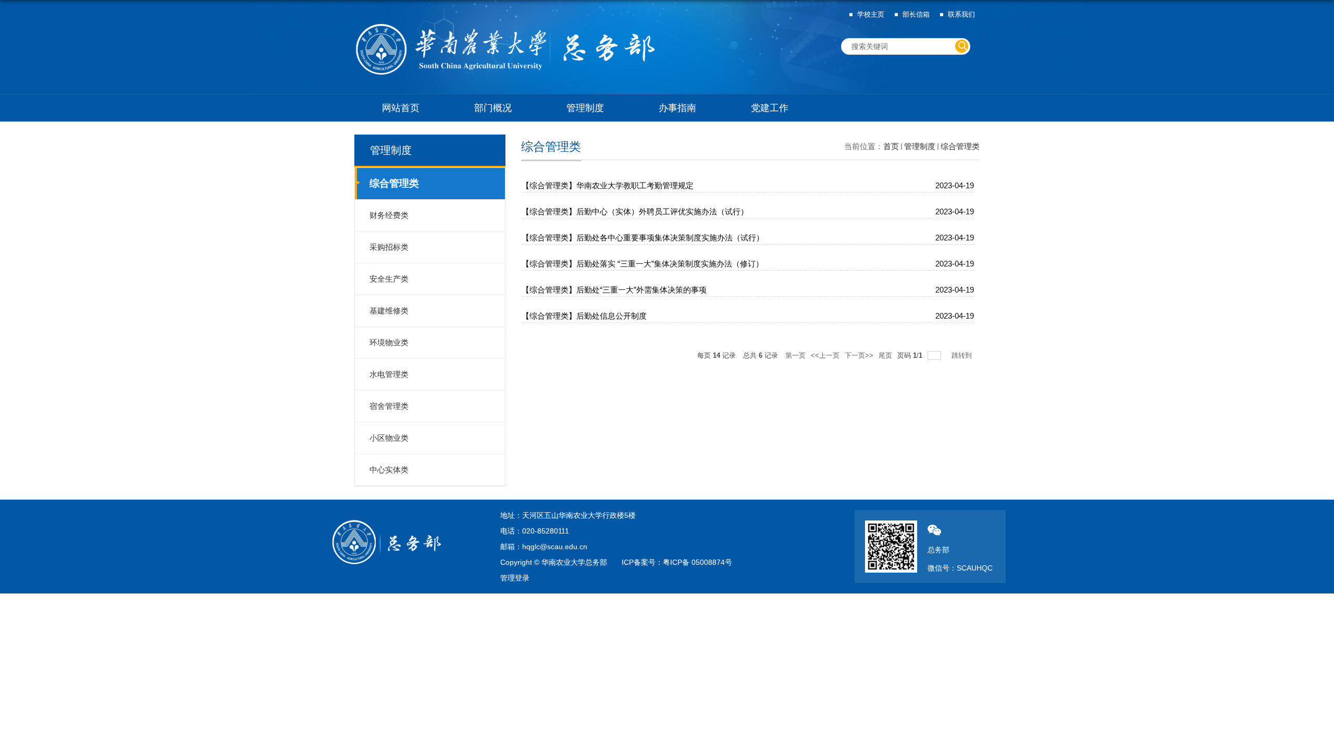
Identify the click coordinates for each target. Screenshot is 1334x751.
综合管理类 (960, 146)
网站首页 (400, 108)
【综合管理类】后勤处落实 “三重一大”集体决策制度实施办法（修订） (642, 263)
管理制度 (585, 108)
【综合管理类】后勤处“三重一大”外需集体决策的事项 (614, 289)
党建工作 (769, 108)
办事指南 (677, 108)
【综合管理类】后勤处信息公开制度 (584, 315)
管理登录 (514, 578)
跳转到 (963, 355)
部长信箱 (916, 14)
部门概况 (493, 108)
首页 (891, 146)
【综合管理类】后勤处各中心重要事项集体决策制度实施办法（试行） (643, 237)
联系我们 (961, 14)
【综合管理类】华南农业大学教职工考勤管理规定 (608, 185)
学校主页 (870, 14)
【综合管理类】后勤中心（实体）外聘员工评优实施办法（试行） (635, 211)
